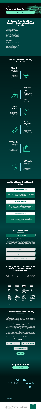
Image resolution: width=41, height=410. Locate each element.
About (8, 395)
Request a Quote (20, 367)
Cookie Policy (24, 404)
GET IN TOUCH (9, 398)
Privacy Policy (20, 404)
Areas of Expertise (10, 393)
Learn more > (15, 82)
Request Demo (20, 12)
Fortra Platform (11, 6)
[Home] (2, 1)
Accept (33, 404)
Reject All (33, 406)
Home (7, 6)
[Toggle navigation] (39, 1)
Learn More (20, 353)
